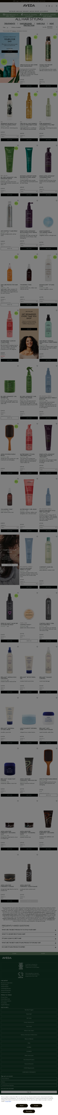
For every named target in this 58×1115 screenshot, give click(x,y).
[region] (29, 1105)
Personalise (29, 1111)
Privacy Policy (8, 1101)
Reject (21, 1105)
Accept (36, 1105)
